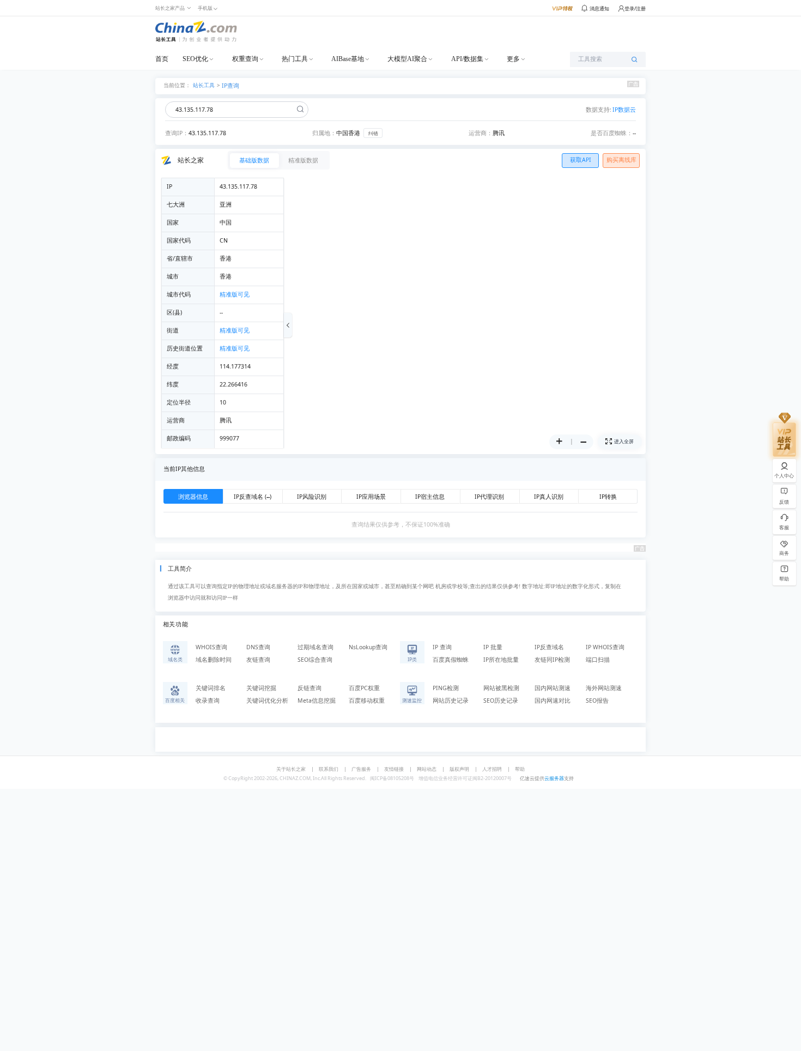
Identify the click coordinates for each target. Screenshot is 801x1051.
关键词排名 (211, 688)
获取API (580, 160)
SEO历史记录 (500, 700)
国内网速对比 (553, 700)
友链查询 (258, 659)
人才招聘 (492, 768)
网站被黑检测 (501, 688)
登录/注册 (635, 8)
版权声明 (459, 768)
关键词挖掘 (261, 688)
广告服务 (361, 768)
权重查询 (245, 59)
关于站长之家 (291, 768)
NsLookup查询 (368, 647)
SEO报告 (597, 700)
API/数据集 (467, 59)
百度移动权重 (367, 700)
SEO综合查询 (315, 659)
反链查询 (309, 688)
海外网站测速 (604, 688)
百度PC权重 (364, 688)
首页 (161, 59)
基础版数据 (254, 160)
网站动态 (426, 768)
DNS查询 (258, 647)
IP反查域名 (549, 647)
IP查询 (230, 85)
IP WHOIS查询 (605, 647)
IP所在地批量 (501, 659)
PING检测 (446, 688)
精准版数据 (303, 160)
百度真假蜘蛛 (451, 659)
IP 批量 (492, 647)
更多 (513, 59)
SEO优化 (195, 59)
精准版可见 (235, 294)
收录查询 (208, 700)
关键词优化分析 (267, 700)
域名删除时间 (214, 659)
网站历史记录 (451, 700)
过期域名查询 (315, 647)
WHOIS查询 (211, 647)
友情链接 (394, 768)
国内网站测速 (553, 688)
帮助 (520, 768)
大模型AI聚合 (407, 59)
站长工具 (204, 85)
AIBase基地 (347, 59)
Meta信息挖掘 (317, 700)
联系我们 (328, 768)
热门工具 (295, 59)
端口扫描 (598, 659)
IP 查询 (442, 647)
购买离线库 (621, 160)
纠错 (373, 133)
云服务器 (554, 778)
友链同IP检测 (552, 659)
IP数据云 (624, 109)
